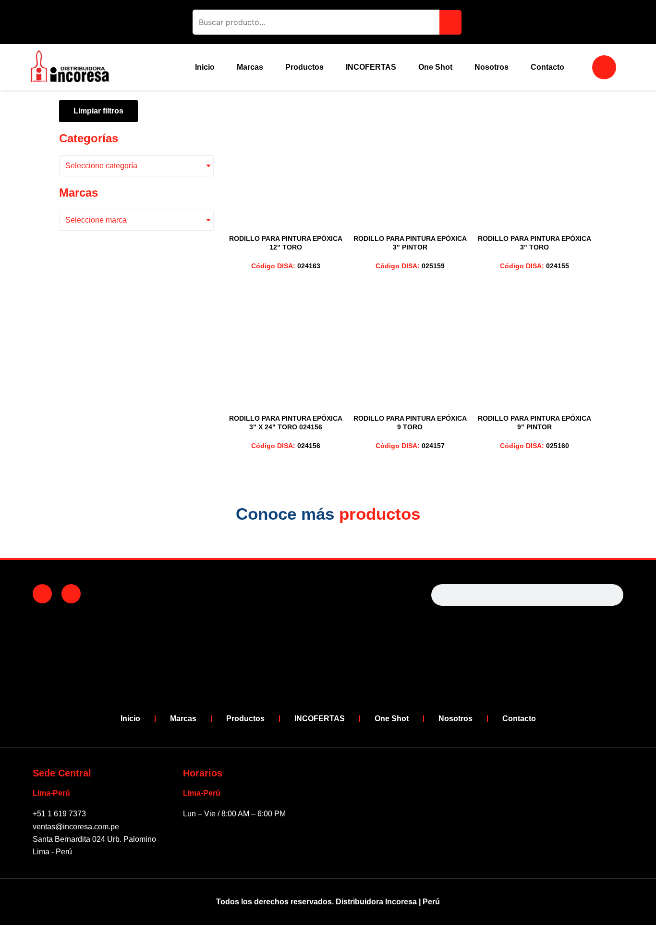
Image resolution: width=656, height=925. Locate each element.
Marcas (250, 67)
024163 (285, 266)
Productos (304, 67)
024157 (410, 446)
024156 (285, 446)
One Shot (435, 67)
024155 (534, 266)
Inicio (205, 67)
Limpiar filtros (98, 111)
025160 (534, 446)
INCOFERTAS (371, 67)
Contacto (547, 67)
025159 (410, 266)
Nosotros (491, 67)
